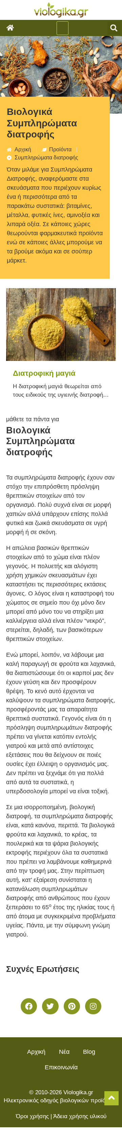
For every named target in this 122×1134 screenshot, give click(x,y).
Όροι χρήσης (32, 1116)
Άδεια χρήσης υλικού (79, 1116)
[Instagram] (93, 1006)
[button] (62, 28)
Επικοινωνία (61, 1067)
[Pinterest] (72, 1006)
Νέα (64, 1051)
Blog (89, 1051)
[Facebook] (29, 1006)
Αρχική (36, 1051)
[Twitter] (50, 1006)
